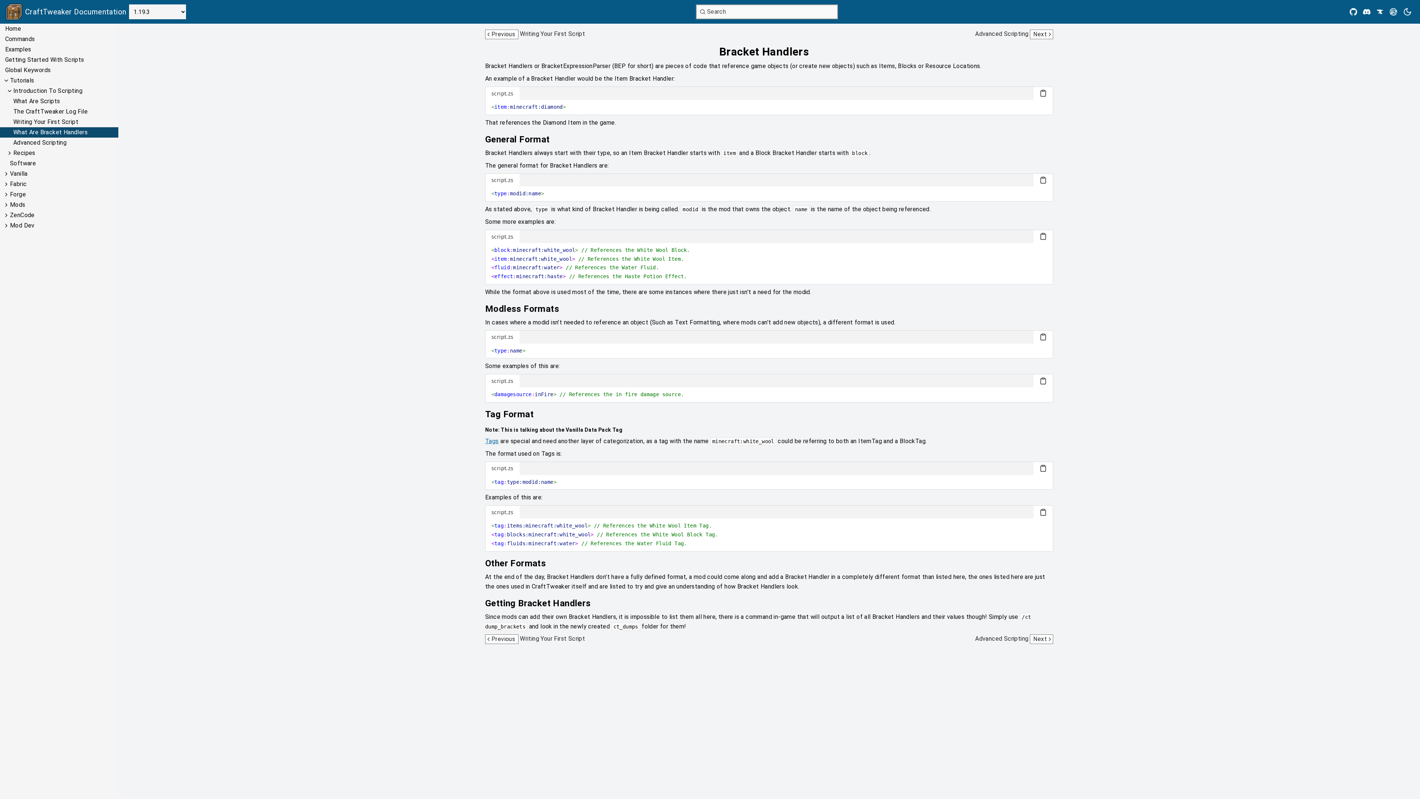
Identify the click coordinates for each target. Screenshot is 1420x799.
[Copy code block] (1043, 93)
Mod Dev (22, 225)
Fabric (18, 184)
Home (13, 28)
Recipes (24, 152)
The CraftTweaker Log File (50, 111)
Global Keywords (28, 70)
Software (23, 163)
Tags (492, 441)
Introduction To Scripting (47, 90)
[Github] (1353, 12)
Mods (18, 204)
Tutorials (22, 80)
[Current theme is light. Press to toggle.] (1407, 11)
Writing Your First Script (45, 121)
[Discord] (1367, 12)
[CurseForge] (1380, 12)
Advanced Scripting (40, 142)
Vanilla (19, 173)
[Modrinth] (1393, 12)
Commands (20, 39)
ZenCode (22, 215)
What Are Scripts (36, 101)
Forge (18, 194)
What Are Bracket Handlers (50, 132)
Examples (18, 49)
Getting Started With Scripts (44, 59)
